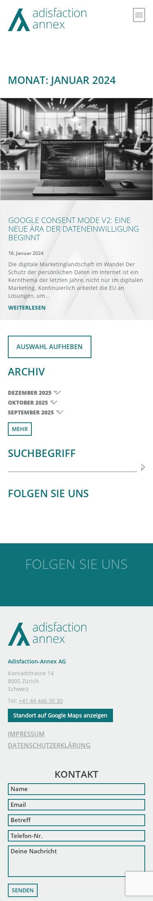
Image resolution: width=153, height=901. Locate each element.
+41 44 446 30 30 (41, 700)
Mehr (20, 429)
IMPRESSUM (26, 734)
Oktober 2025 (28, 402)
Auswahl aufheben (49, 346)
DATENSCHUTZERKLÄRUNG (49, 745)
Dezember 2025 (29, 392)
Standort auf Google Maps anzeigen (60, 715)
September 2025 (31, 412)
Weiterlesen (27, 307)
